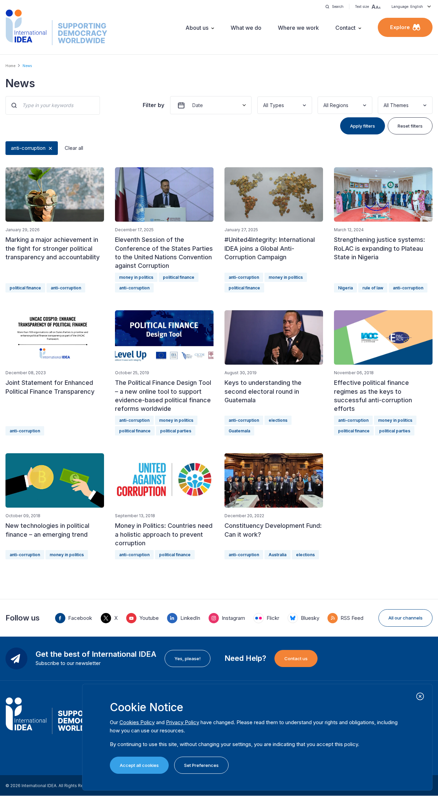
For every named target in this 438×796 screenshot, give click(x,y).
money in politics (136, 277)
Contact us (296, 658)
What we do (246, 27)
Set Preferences (201, 765)
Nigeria (345, 287)
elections (278, 420)
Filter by (153, 105)
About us (196, 27)
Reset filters (410, 126)
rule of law (372, 287)
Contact (345, 27)
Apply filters (362, 126)
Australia (277, 554)
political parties (175, 430)
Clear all (74, 148)
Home (10, 66)
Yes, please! (188, 658)
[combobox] (264, 105)
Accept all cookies (139, 765)
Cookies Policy (137, 722)
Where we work (298, 27)
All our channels (405, 618)
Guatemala (239, 430)
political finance (25, 287)
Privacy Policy (182, 722)
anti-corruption (28, 148)
